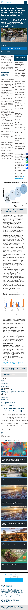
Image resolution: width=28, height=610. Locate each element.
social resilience (4, 382)
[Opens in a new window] (10, 577)
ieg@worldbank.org (6, 601)
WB (1, 433)
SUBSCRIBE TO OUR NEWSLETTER (15, 579)
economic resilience (5, 383)
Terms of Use (8, 607)
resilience (3, 380)
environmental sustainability (8, 402)
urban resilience (5, 386)
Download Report (15, 48)
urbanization (4, 385)
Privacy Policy (15, 607)
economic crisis (4, 399)
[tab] (14, 211)
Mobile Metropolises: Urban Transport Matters (12, 389)
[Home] (7, 2)
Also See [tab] (10, 440)
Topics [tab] (22, 440)
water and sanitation (6, 404)
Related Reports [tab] (16, 440)
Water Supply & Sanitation (7, 405)
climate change (4, 396)
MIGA (2, 432)
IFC (1, 430)
